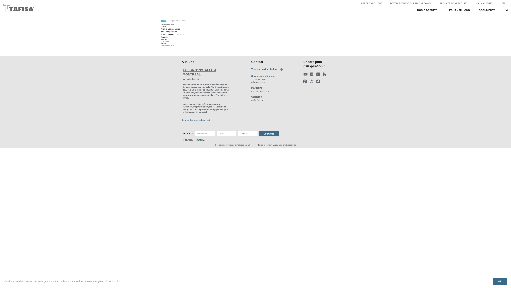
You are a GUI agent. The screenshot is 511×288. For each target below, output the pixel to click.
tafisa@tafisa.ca (258, 82)
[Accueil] (18, 10)
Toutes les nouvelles (193, 120)
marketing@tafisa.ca (260, 91)
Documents (487, 10)
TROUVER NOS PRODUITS (453, 3)
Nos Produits (427, 10)
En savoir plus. (113, 281)
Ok (499, 281)
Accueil (163, 21)
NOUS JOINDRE (483, 3)
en (503, 3)
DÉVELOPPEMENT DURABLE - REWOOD (411, 3)
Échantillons (459, 10)
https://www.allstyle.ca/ (167, 45)
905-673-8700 (165, 41)
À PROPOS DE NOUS (371, 3)
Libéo (250, 145)
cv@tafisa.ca (257, 100)
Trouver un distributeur (264, 69)
